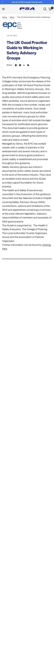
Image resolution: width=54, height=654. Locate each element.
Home (4, 17)
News (12, 17)
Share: (10, 65)
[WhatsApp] (20, 65)
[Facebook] (16, 65)
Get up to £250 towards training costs (27, 2)
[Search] (44, 9)
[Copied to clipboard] (28, 65)
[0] (49, 9)
